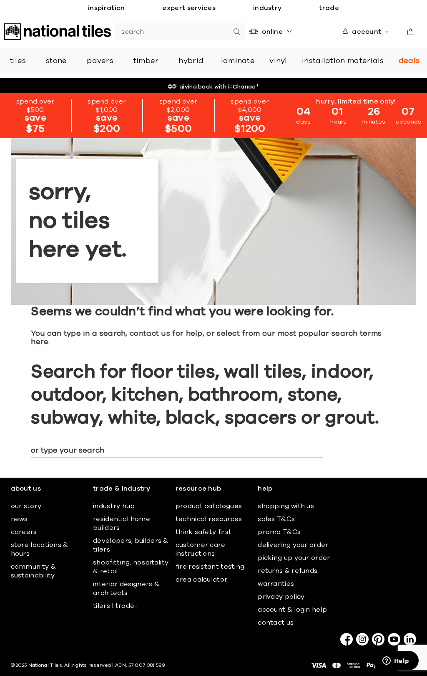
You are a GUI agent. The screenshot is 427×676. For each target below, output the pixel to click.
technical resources (209, 519)
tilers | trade (115, 606)
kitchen (145, 395)
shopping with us (286, 506)
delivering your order (293, 545)
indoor (340, 372)
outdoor (66, 395)
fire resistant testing (210, 566)
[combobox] (172, 31)
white (132, 418)
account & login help (292, 609)
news (19, 519)
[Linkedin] (410, 639)
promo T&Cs (279, 532)
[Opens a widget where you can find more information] (396, 661)
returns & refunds (287, 570)
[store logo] (57, 31)
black (191, 418)
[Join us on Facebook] (346, 639)
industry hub (114, 506)
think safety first (203, 532)
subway (65, 418)
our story (26, 506)
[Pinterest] (378, 639)
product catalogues (209, 506)
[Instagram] (362, 639)
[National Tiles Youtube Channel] (394, 639)
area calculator (202, 579)
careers (24, 532)
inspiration (106, 8)
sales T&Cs (276, 519)
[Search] (237, 31)
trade (329, 8)
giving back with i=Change (219, 87)
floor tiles (173, 372)
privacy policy (281, 596)
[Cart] (410, 31)
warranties (276, 583)
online (272, 31)
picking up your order (294, 557)
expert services (189, 8)
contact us (150, 333)
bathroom (233, 395)
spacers (260, 418)
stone (313, 395)
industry (267, 8)
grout (350, 418)
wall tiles (263, 372)
